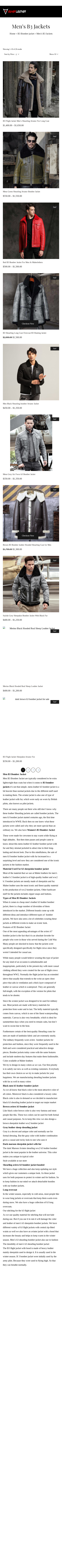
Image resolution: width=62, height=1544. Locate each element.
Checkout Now (28, 324)
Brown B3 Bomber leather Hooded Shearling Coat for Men (27, 545)
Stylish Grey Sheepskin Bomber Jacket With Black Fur (25, 616)
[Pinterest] (37, 1536)
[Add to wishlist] (42, 329)
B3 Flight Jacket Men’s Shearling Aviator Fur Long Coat (26, 121)
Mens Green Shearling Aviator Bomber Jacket (21, 192)
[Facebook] (24, 1536)
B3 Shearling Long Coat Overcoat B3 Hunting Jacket (24, 333)
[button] (14, 329)
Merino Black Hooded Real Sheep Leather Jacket (23, 686)
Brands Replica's (17, 1445)
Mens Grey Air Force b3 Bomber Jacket (19, 474)
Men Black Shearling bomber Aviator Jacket (21, 404)
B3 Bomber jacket (26, 33)
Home (12, 33)
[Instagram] (31, 1536)
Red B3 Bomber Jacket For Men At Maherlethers (23, 262)
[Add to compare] (48, 329)
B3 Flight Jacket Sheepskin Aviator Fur (19, 757)
